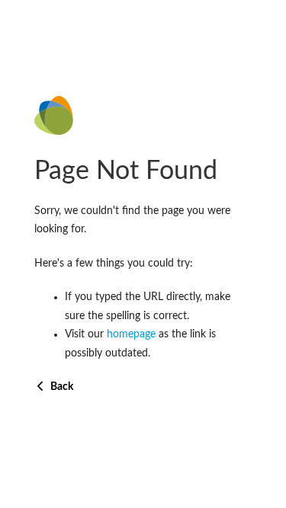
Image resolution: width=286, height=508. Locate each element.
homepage (131, 334)
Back (60, 387)
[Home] (143, 115)
